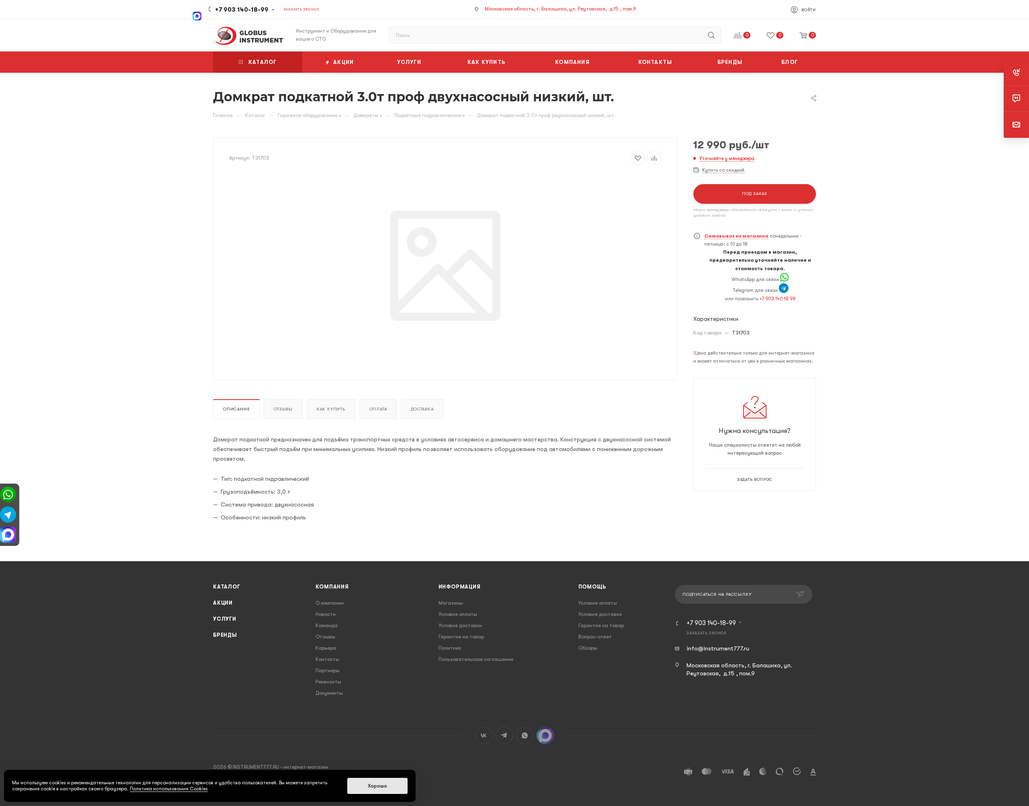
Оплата (378, 409)
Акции (223, 603)
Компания (332, 587)
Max (545, 735)
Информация (460, 587)
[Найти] (711, 35)
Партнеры (328, 670)
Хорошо (377, 786)
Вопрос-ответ (595, 637)
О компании (330, 603)
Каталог (226, 587)
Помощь (592, 587)
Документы (329, 693)
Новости (326, 614)
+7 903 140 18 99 (777, 298)
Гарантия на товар (461, 637)
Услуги (224, 619)
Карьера (326, 648)
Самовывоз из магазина (736, 236)
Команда (327, 625)
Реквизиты (328, 682)
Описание (236, 409)
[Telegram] (783, 290)
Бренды (225, 635)
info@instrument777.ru (718, 648)
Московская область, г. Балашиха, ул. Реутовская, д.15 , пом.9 (560, 9)
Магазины (451, 603)
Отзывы (283, 409)
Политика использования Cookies (169, 789)
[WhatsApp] (784, 279)
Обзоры (587, 648)
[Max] (197, 15)
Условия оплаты (458, 614)
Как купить (331, 409)
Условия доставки (460, 625)
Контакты (327, 659)
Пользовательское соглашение (476, 659)
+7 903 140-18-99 (242, 9)
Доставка (422, 409)
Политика (450, 648)
